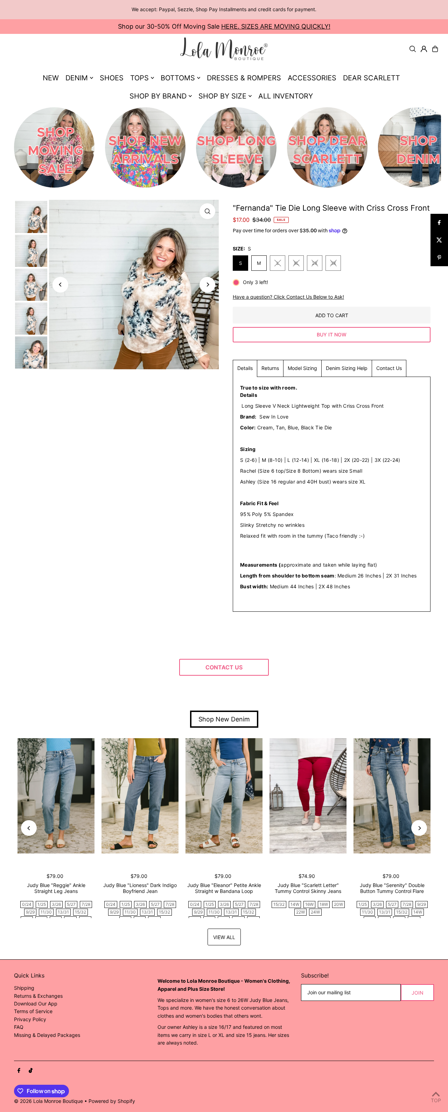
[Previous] (60, 284)
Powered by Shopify (112, 1101)
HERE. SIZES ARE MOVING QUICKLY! (275, 26)
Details (245, 368)
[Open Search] (413, 49)
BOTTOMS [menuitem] (178, 78)
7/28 (86, 904)
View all (224, 937)
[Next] (207, 284)
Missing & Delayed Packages (47, 1035)
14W (294, 904)
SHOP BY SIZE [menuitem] (222, 96)
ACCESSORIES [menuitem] (312, 78)
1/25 (41, 904)
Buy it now (331, 334)
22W (300, 912)
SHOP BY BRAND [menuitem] (158, 96)
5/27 (71, 904)
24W (315, 912)
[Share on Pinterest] (439, 257)
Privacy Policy (30, 1019)
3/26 (56, 904)
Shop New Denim (224, 719)
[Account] (424, 49)
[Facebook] (19, 1071)
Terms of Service (33, 1011)
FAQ (18, 1027)
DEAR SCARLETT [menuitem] (371, 78)
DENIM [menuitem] (76, 78)
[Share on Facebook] (439, 222)
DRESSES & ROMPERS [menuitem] (244, 78)
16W (309, 904)
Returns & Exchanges (38, 996)
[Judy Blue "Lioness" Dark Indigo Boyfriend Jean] (140, 795)
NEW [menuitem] (51, 78)
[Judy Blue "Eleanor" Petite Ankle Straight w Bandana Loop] (224, 795)
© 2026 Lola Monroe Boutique (48, 1101)
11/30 (46, 912)
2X (314, 263)
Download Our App (35, 1003)
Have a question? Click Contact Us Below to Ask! (288, 297)
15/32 (80, 912)
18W (324, 904)
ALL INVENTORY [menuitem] (285, 96)
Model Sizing (302, 368)
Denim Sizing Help (347, 368)
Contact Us (389, 368)
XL (296, 263)
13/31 (63, 912)
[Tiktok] (31, 1071)
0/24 (26, 904)
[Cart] (435, 49)
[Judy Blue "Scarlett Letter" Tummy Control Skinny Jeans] (308, 795)
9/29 (30, 912)
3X (333, 263)
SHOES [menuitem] (112, 78)
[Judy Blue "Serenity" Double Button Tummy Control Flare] (392, 795)
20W (338, 904)
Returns (270, 368)
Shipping (24, 988)
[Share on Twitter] (439, 240)
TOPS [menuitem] (139, 78)
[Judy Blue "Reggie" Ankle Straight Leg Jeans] (56, 795)
